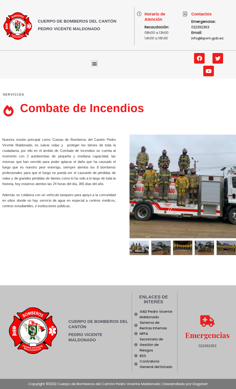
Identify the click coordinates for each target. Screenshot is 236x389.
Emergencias (207, 335)
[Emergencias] (207, 321)
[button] (94, 63)
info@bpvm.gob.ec (207, 38)
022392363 (200, 27)
